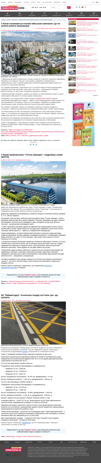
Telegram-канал (30, 275)
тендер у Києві (21, 436)
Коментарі (11, 459)
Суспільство (47, 2)
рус (93, 2)
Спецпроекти (85, 2)
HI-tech (26, 2)
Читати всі (95, 95)
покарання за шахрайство (27, 283)
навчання (24, 135)
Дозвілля (18, 2)
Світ (38, 2)
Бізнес (10, 2)
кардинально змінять (44, 98)
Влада (3, 2)
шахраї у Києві (11, 283)
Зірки (64, 2)
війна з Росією (11, 135)
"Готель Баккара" (44, 283)
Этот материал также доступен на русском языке (50, 28)
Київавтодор (10, 436)
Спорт (33, 2)
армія (46, 135)
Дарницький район (36, 135)
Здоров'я (57, 2)
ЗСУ (18, 135)
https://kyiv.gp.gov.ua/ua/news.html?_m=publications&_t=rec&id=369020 (34, 281)
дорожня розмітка (34, 436)
